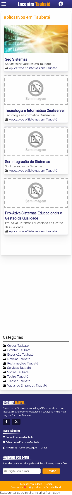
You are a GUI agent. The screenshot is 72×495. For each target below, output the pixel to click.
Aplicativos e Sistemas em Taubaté (33, 68)
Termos (24, 484)
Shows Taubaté (17, 372)
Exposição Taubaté (20, 354)
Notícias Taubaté (18, 359)
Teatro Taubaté (17, 376)
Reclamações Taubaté (22, 363)
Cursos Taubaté (18, 345)
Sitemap (48, 484)
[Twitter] (16, 422)
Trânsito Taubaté (18, 381)
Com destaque (28, 447)
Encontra (34, 4)
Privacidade (36, 484)
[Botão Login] (61, 4)
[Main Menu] (3, 4)
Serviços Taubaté (19, 367)
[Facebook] (6, 422)
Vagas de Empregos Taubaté (27, 385)
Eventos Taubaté (18, 350)
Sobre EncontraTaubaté (20, 437)
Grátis (44, 447)
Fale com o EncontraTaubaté (23, 442)
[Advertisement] (36, 297)
